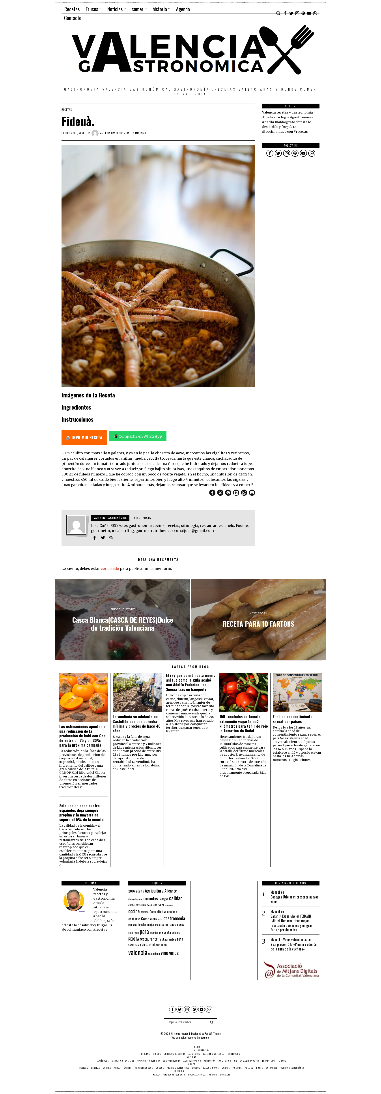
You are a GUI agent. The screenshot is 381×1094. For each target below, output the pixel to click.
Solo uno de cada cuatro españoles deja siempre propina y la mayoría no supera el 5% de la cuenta (81, 812)
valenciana (154, 953)
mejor (150, 924)
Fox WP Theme (213, 1033)
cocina (134, 911)
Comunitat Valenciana (163, 911)
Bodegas (163, 898)
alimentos (150, 898)
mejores (159, 924)
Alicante (170, 891)
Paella (136, 932)
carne (131, 905)
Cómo (145, 918)
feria (160, 919)
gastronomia (174, 918)
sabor (131, 945)
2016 (131, 891)
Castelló (150, 905)
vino (164, 952)
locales (142, 924)
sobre (145, 945)
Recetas (67, 109)
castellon (141, 905)
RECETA (133, 939)
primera (176, 932)
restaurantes (167, 939)
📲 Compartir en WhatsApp (137, 436)
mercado (170, 924)
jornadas (133, 924)
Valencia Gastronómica (114, 133)
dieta (153, 919)
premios (154, 932)
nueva (181, 924)
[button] (211, 1022)
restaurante (149, 939)
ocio (130, 932)
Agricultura (154, 890)
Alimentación (135, 899)
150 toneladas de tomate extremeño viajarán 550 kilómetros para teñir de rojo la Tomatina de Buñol (243, 723)
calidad (176, 898)
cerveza (159, 904)
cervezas (170, 905)
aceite (140, 891)
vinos (174, 952)
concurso (134, 918)
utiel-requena (158, 944)
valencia (137, 952)
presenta (165, 932)
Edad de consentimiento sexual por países (292, 718)
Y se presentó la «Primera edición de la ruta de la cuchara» (294, 946)
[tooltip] (285, 13)
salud (138, 945)
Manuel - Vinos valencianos (289, 939)
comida (145, 912)
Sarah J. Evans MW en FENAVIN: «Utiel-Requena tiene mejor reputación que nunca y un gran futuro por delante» (291, 923)
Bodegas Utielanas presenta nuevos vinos (294, 899)
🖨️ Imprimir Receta (84, 437)
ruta (180, 939)
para (144, 931)
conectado (110, 568)
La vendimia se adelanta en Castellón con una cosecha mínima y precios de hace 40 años (137, 723)
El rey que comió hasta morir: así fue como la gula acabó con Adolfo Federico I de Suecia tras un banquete (190, 682)
